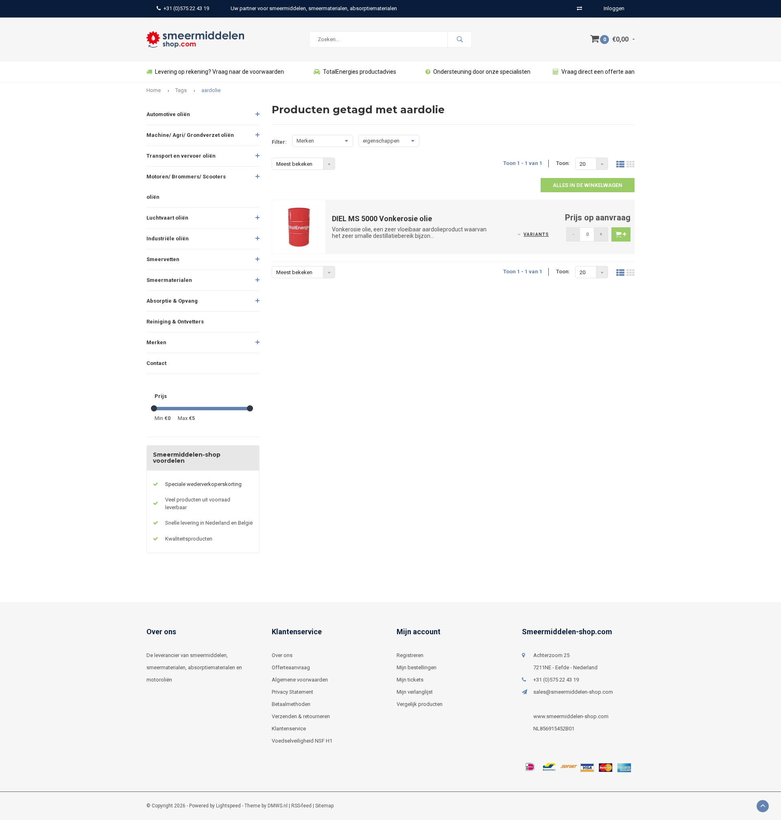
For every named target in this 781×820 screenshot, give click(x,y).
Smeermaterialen (169, 280)
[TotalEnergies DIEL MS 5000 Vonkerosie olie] (299, 226)
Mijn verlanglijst (415, 692)
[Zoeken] (459, 39)
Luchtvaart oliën (167, 218)
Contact (156, 363)
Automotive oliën (168, 114)
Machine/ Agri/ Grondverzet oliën (190, 135)
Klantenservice (289, 728)
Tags (181, 90)
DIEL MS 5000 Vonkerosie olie (382, 218)
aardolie (210, 90)
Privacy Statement (292, 692)
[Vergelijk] (579, 8)
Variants (536, 234)
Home (153, 90)
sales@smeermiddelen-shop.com (573, 692)
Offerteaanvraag (291, 667)
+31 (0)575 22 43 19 (186, 8)
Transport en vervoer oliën (181, 156)
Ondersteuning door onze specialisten (481, 71)
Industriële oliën (167, 238)
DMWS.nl (278, 806)
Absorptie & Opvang (172, 301)
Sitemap (324, 806)
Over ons (282, 655)
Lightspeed (228, 806)
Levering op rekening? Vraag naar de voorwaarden (219, 71)
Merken (156, 342)
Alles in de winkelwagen (587, 185)
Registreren (410, 655)
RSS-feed (301, 806)
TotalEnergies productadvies (359, 71)
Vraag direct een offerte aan (598, 71)
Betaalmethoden (291, 704)
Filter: (279, 142)
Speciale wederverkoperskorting (203, 484)
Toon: (563, 163)
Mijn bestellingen (416, 667)
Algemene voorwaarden (300, 680)
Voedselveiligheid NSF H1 (302, 741)
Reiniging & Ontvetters (175, 322)
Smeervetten (162, 259)
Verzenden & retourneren (301, 716)
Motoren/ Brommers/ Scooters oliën (186, 187)
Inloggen (614, 8)
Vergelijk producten (420, 704)
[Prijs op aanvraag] (620, 234)
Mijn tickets (410, 680)
